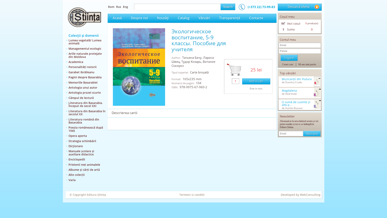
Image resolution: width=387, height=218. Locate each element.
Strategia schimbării (82, 141)
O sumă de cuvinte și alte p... (296, 103)
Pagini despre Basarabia (85, 77)
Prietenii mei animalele (84, 165)
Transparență (229, 18)
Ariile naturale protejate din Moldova (85, 55)
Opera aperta (78, 136)
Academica (76, 62)
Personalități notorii (83, 67)
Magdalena (289, 90)
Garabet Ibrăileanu (81, 72)
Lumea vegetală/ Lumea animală (85, 41)
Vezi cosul (293, 23)
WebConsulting (310, 195)
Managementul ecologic (85, 48)
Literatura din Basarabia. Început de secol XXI (86, 104)
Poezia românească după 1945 (86, 129)
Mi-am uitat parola (307, 64)
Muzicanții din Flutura (297, 79)
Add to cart (256, 81)
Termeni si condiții (192, 195)
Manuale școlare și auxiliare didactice (81, 152)
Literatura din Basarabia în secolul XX (87, 112)
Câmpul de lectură (81, 98)
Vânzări (204, 18)
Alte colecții (77, 175)
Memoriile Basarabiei (83, 82)
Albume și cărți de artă (84, 170)
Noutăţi (163, 18)
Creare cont (287, 64)
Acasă (117, 18)
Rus (118, 7)
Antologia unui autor (83, 87)
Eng (125, 7)
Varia (72, 180)
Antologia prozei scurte (85, 92)
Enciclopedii (77, 159)
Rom (111, 7)
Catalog (183, 18)
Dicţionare (76, 146)
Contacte (256, 18)
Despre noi (139, 18)
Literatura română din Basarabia (84, 120)
